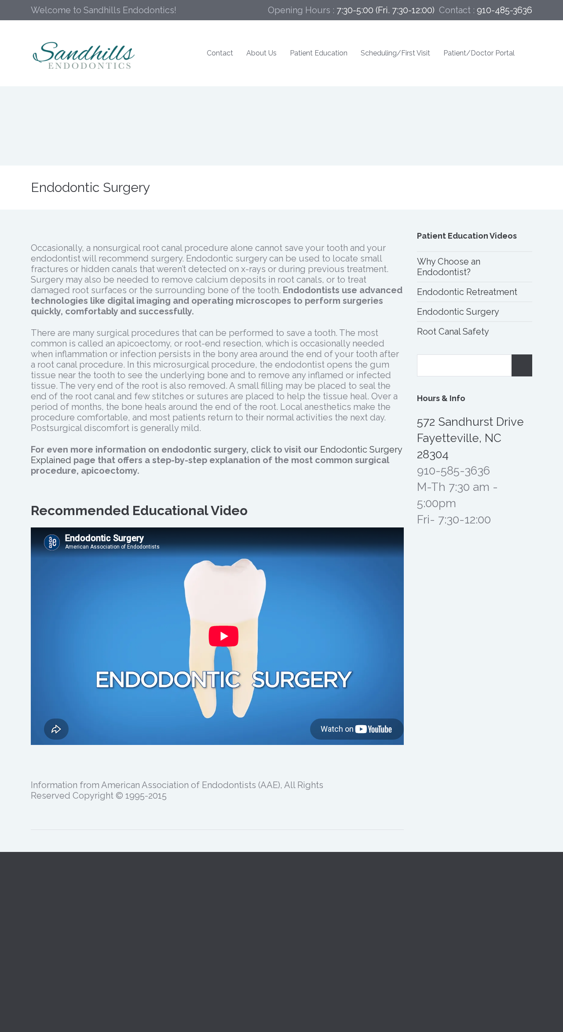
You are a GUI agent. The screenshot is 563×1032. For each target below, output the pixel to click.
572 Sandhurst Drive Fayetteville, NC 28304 (470, 438)
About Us (261, 53)
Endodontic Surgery (458, 311)
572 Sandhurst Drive (71, 936)
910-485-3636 (187, 926)
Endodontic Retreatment (467, 292)
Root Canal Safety (453, 331)
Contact (220, 53)
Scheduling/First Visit (395, 53)
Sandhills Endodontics (76, 926)
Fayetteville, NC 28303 (76, 947)
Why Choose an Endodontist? (448, 266)
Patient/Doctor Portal (479, 53)
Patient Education (318, 53)
